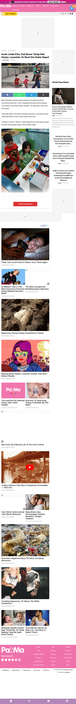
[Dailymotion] (72, 14)
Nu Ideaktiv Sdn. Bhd (68, 669)
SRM (53, 115)
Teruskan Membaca (25, 204)
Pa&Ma (3, 50)
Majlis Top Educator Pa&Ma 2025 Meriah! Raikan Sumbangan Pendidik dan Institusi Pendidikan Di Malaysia (63, 175)
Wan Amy (6, 60)
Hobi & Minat (12, 50)
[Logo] (5, 5)
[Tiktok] (68, 14)
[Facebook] (61, 14)
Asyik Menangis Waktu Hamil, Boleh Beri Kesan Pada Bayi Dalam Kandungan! (62, 109)
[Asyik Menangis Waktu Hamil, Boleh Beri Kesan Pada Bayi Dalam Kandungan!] (63, 96)
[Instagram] (63, 14)
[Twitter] (66, 14)
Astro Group (67, 672)
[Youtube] (70, 14)
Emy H (60, 146)
